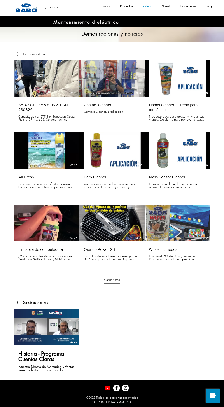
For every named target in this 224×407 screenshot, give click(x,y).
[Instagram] (125, 388)
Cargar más (112, 280)
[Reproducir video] (46, 78)
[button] (31, 54)
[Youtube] (107, 388)
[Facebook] (116, 388)
